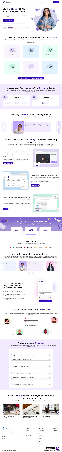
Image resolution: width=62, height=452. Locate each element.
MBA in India (41, 435)
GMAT (40, 443)
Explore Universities (35, 185)
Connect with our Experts (8, 163)
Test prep (40, 432)
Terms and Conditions (56, 433)
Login (56, 1)
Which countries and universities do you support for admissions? (24, 355)
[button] (4, 127)
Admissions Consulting (33, 1)
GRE (39, 441)
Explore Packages (23, 78)
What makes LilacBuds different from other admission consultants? (24, 373)
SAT (39, 444)
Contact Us (55, 430)
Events (27, 436)
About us (27, 433)
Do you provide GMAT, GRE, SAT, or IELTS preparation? (22, 359)
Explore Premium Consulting (36, 78)
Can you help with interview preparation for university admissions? (24, 380)
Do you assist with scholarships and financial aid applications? (23, 377)
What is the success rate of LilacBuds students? (21, 366)
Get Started (5, 208)
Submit (45, 300)
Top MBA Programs (42, 436)
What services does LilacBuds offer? (19, 352)
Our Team (27, 430)
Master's (40, 438)
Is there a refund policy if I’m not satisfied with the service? (23, 384)
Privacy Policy (55, 432)
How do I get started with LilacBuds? (19, 370)
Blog (51, 1)
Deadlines (46, 1)
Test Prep (41, 1)
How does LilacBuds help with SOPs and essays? (21, 362)
